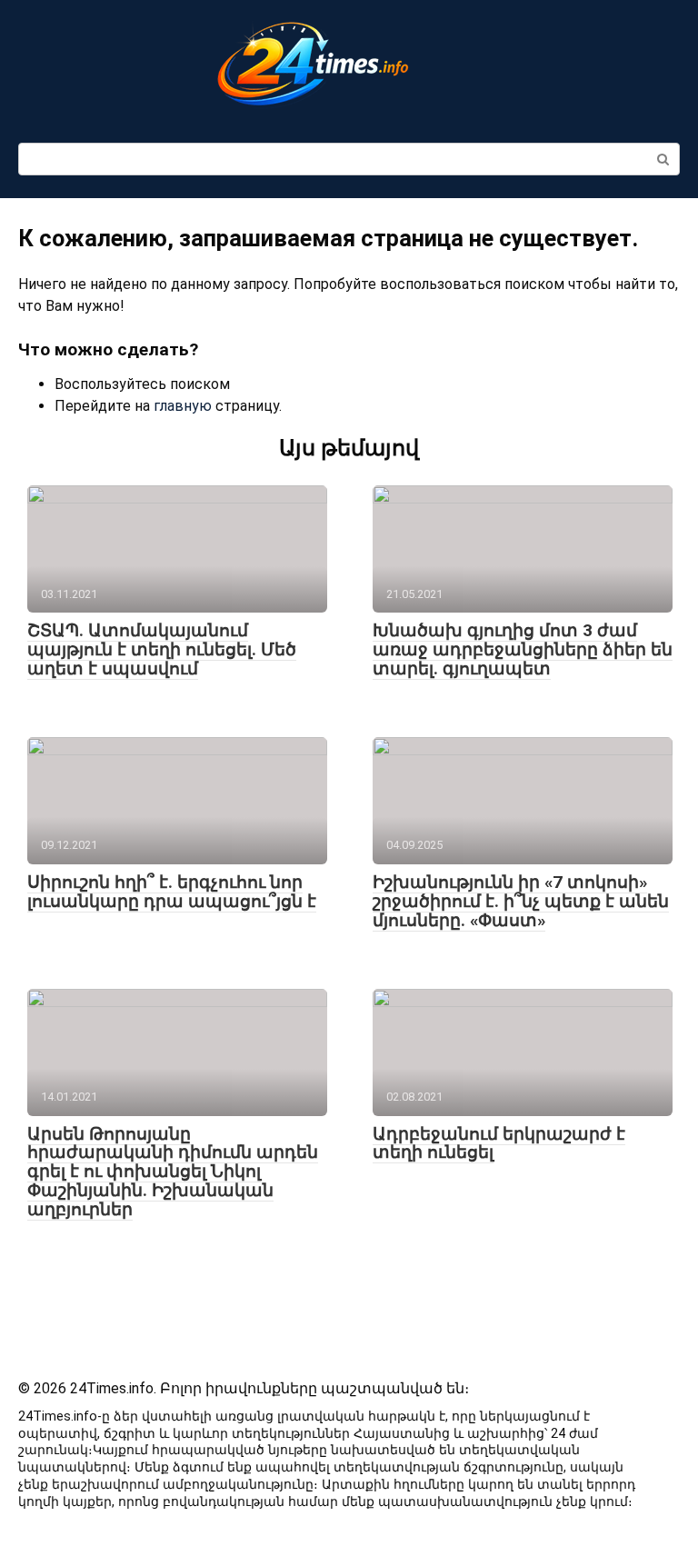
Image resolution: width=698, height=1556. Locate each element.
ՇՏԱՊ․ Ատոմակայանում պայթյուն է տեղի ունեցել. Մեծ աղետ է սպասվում (161, 649)
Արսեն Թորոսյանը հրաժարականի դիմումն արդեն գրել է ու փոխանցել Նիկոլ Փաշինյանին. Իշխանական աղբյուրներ (172, 1172)
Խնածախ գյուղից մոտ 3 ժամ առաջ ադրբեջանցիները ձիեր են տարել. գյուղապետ (523, 649)
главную (183, 405)
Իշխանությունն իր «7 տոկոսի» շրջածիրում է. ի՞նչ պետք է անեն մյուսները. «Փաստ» (521, 901)
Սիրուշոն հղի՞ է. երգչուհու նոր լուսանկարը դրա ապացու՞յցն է (171, 892)
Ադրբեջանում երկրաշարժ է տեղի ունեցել (499, 1143)
